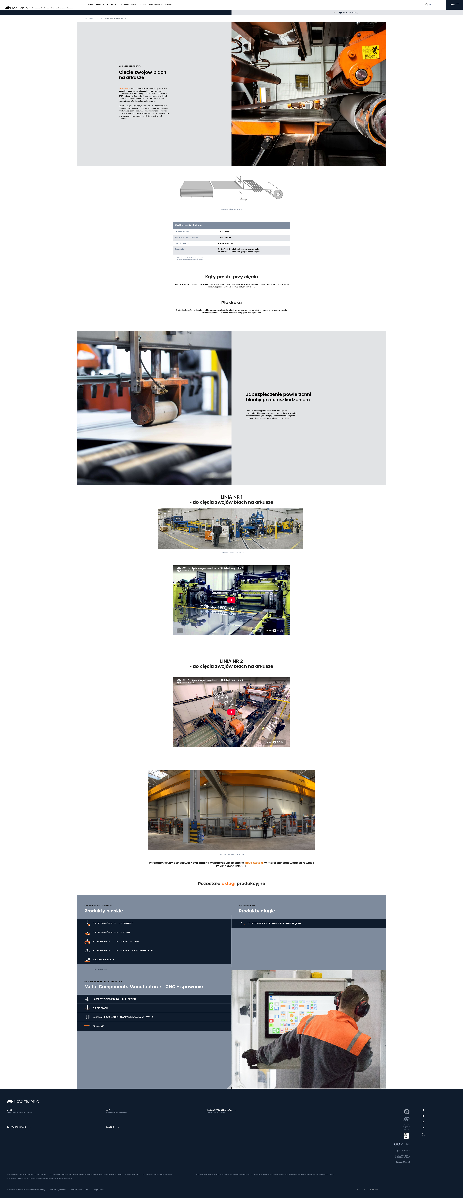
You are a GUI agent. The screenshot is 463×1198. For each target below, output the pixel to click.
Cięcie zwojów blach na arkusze (113, 923)
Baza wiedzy (111, 5)
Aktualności (124, 5)
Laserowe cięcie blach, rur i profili (114, 999)
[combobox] (431, 4)
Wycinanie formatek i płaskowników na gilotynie (123, 1017)
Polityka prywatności (58, 1190)
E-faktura (142, 5)
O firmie (91, 5)
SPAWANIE (98, 1026)
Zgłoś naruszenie (156, 5)
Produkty (100, 5)
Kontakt (168, 5)
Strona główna (88, 19)
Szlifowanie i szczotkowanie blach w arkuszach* (123, 950)
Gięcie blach (100, 1008)
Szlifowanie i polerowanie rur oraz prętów (274, 923)
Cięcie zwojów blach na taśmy (111, 932)
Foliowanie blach (103, 959)
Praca (133, 5)
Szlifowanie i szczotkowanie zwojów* (116, 941)
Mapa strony (98, 1190)
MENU (452, 5)
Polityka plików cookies (80, 1190)
